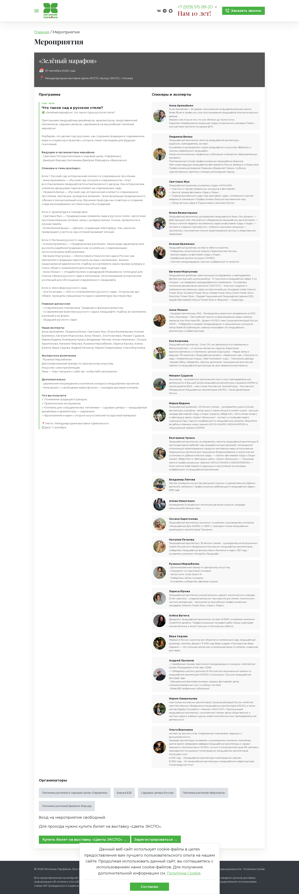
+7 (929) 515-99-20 (195, 7)
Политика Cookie (254, 869)
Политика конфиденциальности (220, 869)
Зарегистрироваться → (155, 839)
